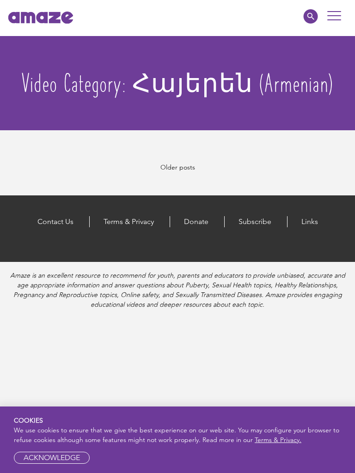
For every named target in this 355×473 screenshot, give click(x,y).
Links (309, 221)
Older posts (177, 167)
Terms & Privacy (129, 221)
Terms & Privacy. (278, 440)
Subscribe (255, 221)
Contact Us (55, 221)
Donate (196, 221)
